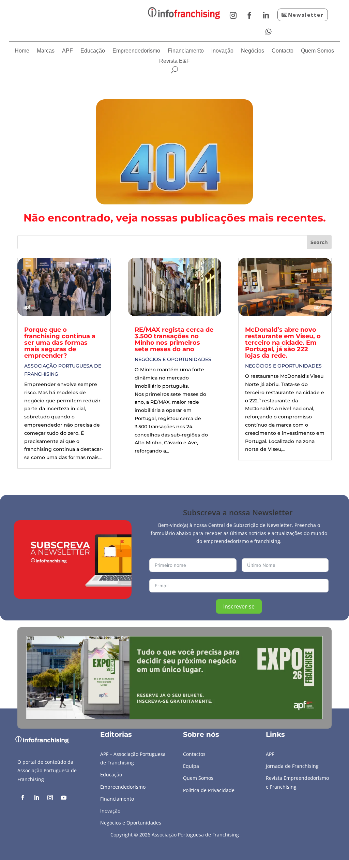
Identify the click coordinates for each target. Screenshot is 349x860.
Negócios (252, 51)
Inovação (222, 51)
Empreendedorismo (136, 51)
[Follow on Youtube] (63, 797)
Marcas (46, 51)
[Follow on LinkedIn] (266, 15)
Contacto (282, 51)
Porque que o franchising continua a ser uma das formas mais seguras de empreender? (59, 342)
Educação (92, 51)
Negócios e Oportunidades (173, 359)
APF (67, 51)
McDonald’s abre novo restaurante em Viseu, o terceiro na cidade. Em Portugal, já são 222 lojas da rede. (283, 342)
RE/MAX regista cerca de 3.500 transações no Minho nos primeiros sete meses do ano (174, 339)
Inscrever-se (239, 606)
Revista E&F (174, 61)
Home (22, 51)
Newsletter (306, 14)
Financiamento (186, 51)
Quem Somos (317, 51)
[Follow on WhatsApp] (268, 32)
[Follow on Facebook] (249, 15)
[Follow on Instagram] (233, 15)
